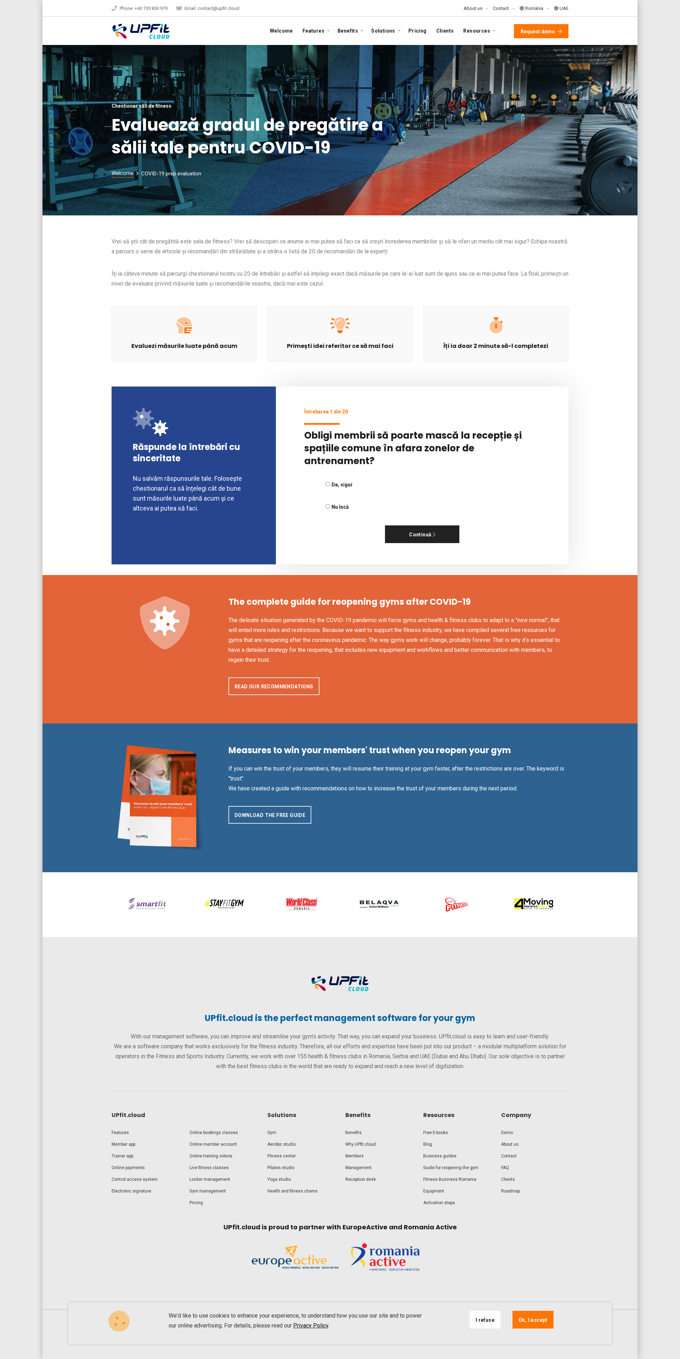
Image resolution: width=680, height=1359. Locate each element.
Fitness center (281, 1156)
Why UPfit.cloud (360, 1144)
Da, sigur (342, 484)
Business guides (440, 1156)
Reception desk (360, 1179)
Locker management (209, 1179)
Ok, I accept (533, 1320)
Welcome (281, 31)
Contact (501, 8)
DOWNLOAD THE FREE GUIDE (269, 815)
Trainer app (122, 1156)
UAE (563, 8)
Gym (271, 1132)
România (533, 8)
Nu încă (340, 506)
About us (473, 8)
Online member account (213, 1144)
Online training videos (210, 1156)
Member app (123, 1144)
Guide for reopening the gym (450, 1167)
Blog (427, 1144)
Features (120, 1132)
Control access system (135, 1179)
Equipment (433, 1191)
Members (354, 1156)
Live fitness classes (209, 1167)
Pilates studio (280, 1167)
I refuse (485, 1320)
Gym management (207, 1191)
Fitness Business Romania (449, 1179)
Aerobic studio (281, 1144)
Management (358, 1167)
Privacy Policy (310, 1325)
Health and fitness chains (292, 1191)
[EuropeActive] (295, 1262)
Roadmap (510, 1191)
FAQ (505, 1167)
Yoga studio (279, 1179)
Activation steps (439, 1202)
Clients (445, 31)
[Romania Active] (385, 1262)
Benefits (353, 1132)
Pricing (417, 31)
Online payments (128, 1167)
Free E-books (435, 1132)
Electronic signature (131, 1191)
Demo (507, 1132)
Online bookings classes (213, 1132)
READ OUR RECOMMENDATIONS (273, 686)
